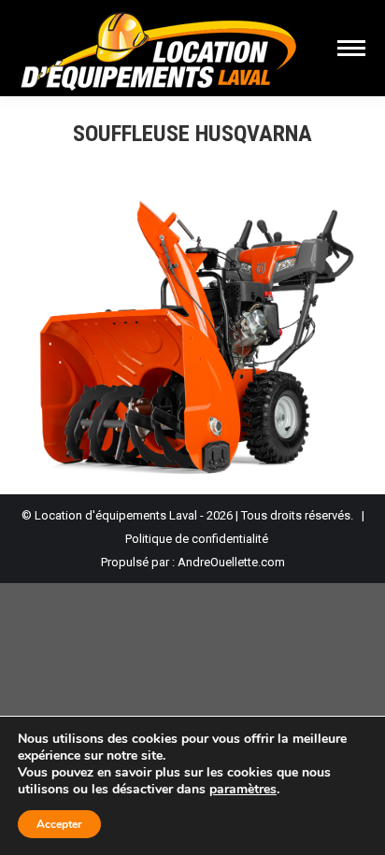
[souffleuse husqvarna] (192, 338)
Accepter (59, 824)
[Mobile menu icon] (351, 48)
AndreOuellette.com (231, 562)
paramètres (243, 789)
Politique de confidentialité (196, 539)
